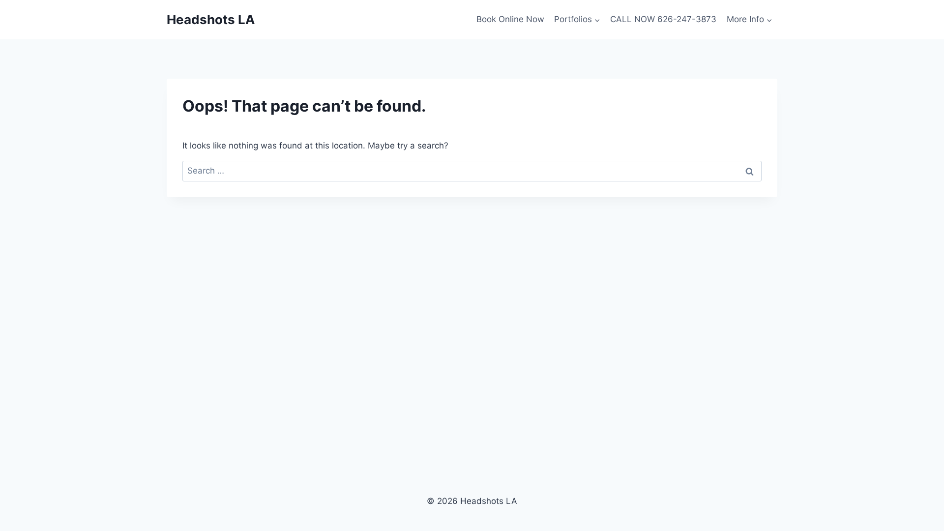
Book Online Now (510, 19)
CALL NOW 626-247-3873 (663, 19)
